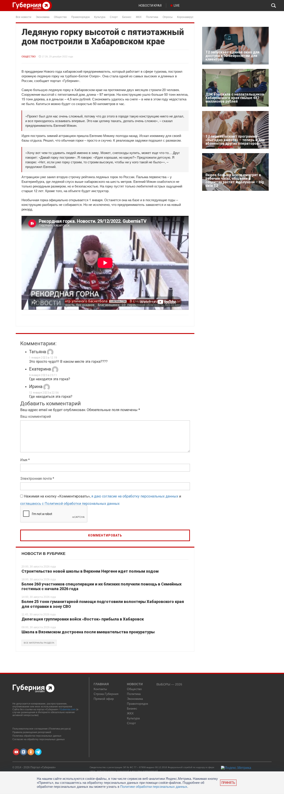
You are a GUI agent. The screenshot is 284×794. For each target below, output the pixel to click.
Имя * (25, 460)
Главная (101, 684)
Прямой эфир (104, 698)
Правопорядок (80, 17)
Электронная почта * (37, 478)
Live (177, 5)
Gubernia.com (67, 709)
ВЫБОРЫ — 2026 (169, 684)
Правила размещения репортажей (31, 732)
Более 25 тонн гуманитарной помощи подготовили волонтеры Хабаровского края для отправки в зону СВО (103, 604)
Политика (152, 17)
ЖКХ (139, 17)
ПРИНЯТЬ (228, 782)
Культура (99, 17)
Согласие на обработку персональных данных (38, 739)
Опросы (168, 17)
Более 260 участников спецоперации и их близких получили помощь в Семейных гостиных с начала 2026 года (101, 586)
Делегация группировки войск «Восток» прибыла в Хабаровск (83, 619)
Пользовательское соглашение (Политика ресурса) (41, 728)
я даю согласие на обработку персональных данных (134, 496)
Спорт (114, 17)
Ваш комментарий (35, 416)
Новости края (150, 5)
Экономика (42, 17)
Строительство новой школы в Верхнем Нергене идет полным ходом (90, 571)
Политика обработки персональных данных (36, 735)
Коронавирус (185, 17)
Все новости (23, 17)
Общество (60, 17)
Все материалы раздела (39, 643)
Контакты (100, 689)
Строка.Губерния (106, 694)
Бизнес (126, 17)
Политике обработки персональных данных (153, 786)
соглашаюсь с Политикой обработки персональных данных (70, 503)
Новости (135, 684)
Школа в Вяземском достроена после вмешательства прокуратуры (88, 632)
